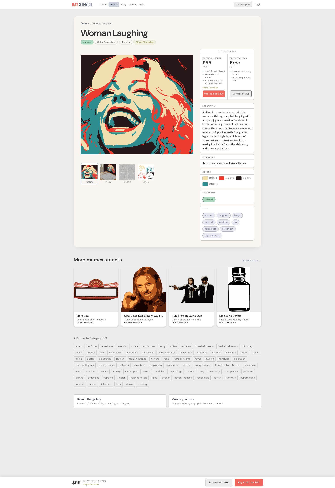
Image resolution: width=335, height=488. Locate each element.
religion (122, 377)
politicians (93, 377)
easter (90, 358)
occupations (232, 371)
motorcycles (132, 371)
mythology (176, 371)
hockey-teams (107, 365)
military (116, 371)
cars (102, 352)
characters (132, 352)
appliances (149, 346)
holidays (124, 365)
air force (92, 346)
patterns (248, 371)
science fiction (139, 377)
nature (190, 371)
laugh (237, 215)
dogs (255, 352)
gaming (210, 358)
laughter (223, 215)
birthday (247, 346)
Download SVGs (241, 93)
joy (235, 222)
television (106, 384)
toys (118, 384)
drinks (79, 358)
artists (173, 346)
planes (79, 377)
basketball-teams (228, 346)
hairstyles (224, 358)
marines (90, 371)
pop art (209, 222)
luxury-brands (203, 365)
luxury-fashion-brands (227, 365)
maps (79, 371)
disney (244, 352)
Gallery (114, 4)
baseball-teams (204, 346)
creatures (201, 352)
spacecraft (202, 377)
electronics (105, 358)
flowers (155, 358)
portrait (223, 222)
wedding (142, 384)
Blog (123, 4)
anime (134, 346)
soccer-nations (183, 377)
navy (201, 371)
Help (141, 4)
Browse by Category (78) (91, 338)
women (209, 215)
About (132, 4)
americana (107, 346)
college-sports (166, 352)
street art (227, 228)
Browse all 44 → (252, 260)
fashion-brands (137, 358)
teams (92, 384)
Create (103, 4)
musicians (160, 371)
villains (129, 384)
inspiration (156, 365)
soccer (166, 377)
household (139, 365)
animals (122, 346)
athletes (186, 346)
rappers (108, 377)
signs (154, 377)
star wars (230, 377)
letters (186, 365)
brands (91, 352)
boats (79, 352)
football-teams (182, 358)
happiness (210, 228)
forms (198, 358)
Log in (258, 4)
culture (216, 352)
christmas (148, 352)
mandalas (250, 365)
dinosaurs (230, 352)
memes (87, 42)
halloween (239, 358)
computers (186, 352)
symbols (80, 384)
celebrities (115, 352)
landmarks (172, 365)
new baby (214, 371)
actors (79, 346)
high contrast (212, 235)
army (162, 346)
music (146, 371)
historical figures (85, 365)
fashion (120, 358)
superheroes (248, 377)
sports (217, 377)
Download (219, 482)
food (166, 358)
